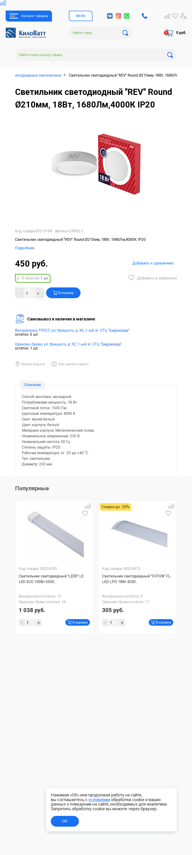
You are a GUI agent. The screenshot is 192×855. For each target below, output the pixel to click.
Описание (32, 385)
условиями (99, 799)
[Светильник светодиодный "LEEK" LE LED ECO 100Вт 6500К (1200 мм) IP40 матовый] (54, 533)
